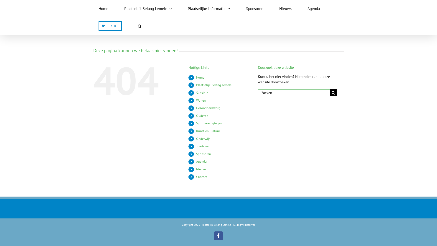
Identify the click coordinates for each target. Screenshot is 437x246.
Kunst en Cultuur (208, 131)
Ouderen (202, 116)
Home (200, 77)
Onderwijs (203, 139)
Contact (201, 177)
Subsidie (202, 93)
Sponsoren (203, 154)
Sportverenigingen (209, 123)
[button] (139, 26)
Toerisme (202, 146)
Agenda (201, 161)
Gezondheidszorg (208, 108)
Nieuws (201, 169)
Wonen (201, 100)
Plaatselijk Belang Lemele (213, 85)
